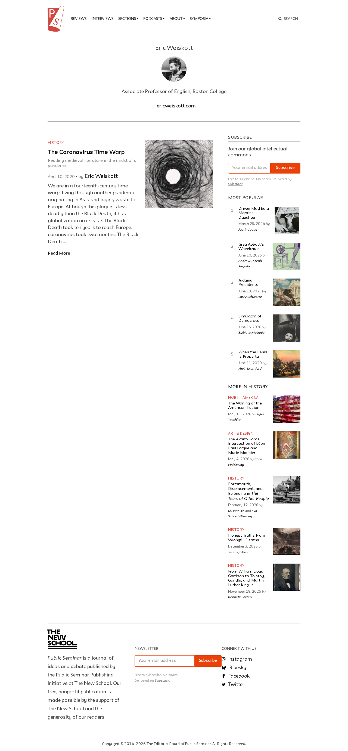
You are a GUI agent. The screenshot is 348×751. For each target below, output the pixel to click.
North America (243, 397)
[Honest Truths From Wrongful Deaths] (286, 541)
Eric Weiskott (101, 176)
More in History (248, 387)
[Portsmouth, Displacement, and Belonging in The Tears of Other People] (286, 489)
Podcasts (152, 18)
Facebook (238, 676)
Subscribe (285, 168)
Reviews (78, 18)
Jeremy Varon (238, 552)
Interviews (102, 18)
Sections (127, 18)
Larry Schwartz (250, 296)
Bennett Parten (240, 597)
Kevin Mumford (250, 368)
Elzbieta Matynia (251, 332)
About (176, 18)
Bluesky (237, 668)
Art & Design (240, 433)
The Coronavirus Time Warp (86, 152)
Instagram (239, 659)
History (56, 142)
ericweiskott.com (176, 106)
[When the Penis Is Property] (286, 364)
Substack (235, 184)
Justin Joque (247, 229)
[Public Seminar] (57, 19)
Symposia (199, 18)
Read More (59, 253)
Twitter (235, 684)
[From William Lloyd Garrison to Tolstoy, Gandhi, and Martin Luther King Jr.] (286, 577)
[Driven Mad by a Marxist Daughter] (286, 220)
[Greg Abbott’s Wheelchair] (286, 256)
